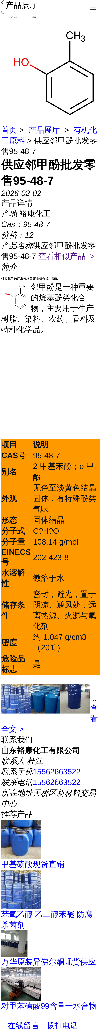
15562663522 (56, 771)
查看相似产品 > (66, 256)
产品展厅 (44, 130)
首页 (9, 130)
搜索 (34, 17)
